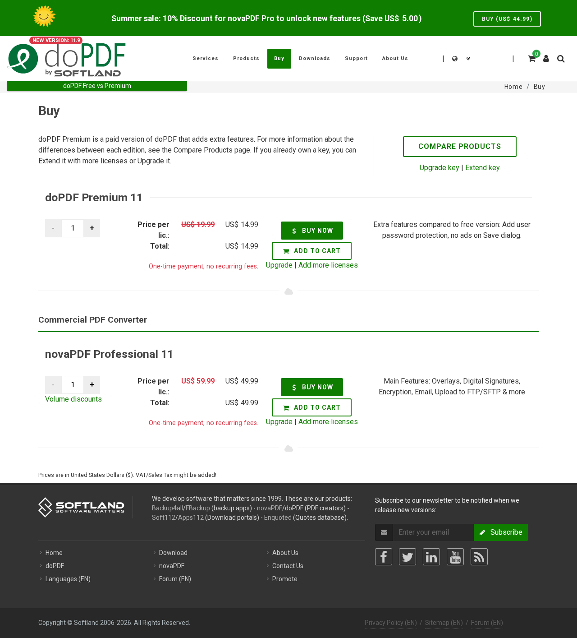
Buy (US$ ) (507, 19)
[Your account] (546, 55)
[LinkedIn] (431, 556)
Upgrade (279, 265)
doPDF (55, 565)
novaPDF (269, 508)
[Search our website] (560, 57)
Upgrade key (439, 167)
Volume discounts (73, 399)
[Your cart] (531, 57)
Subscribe (503, 532)
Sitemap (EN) (444, 622)
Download (173, 552)
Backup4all (167, 508)
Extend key (482, 167)
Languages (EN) (68, 579)
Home (54, 552)
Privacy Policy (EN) (391, 622)
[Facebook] (383, 556)
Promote (285, 579)
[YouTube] (455, 556)
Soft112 (163, 517)
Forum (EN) (175, 579)
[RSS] (479, 556)
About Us (285, 552)
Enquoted (278, 517)
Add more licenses (328, 265)
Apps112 (191, 517)
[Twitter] (407, 556)
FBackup (198, 508)
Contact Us (287, 565)
